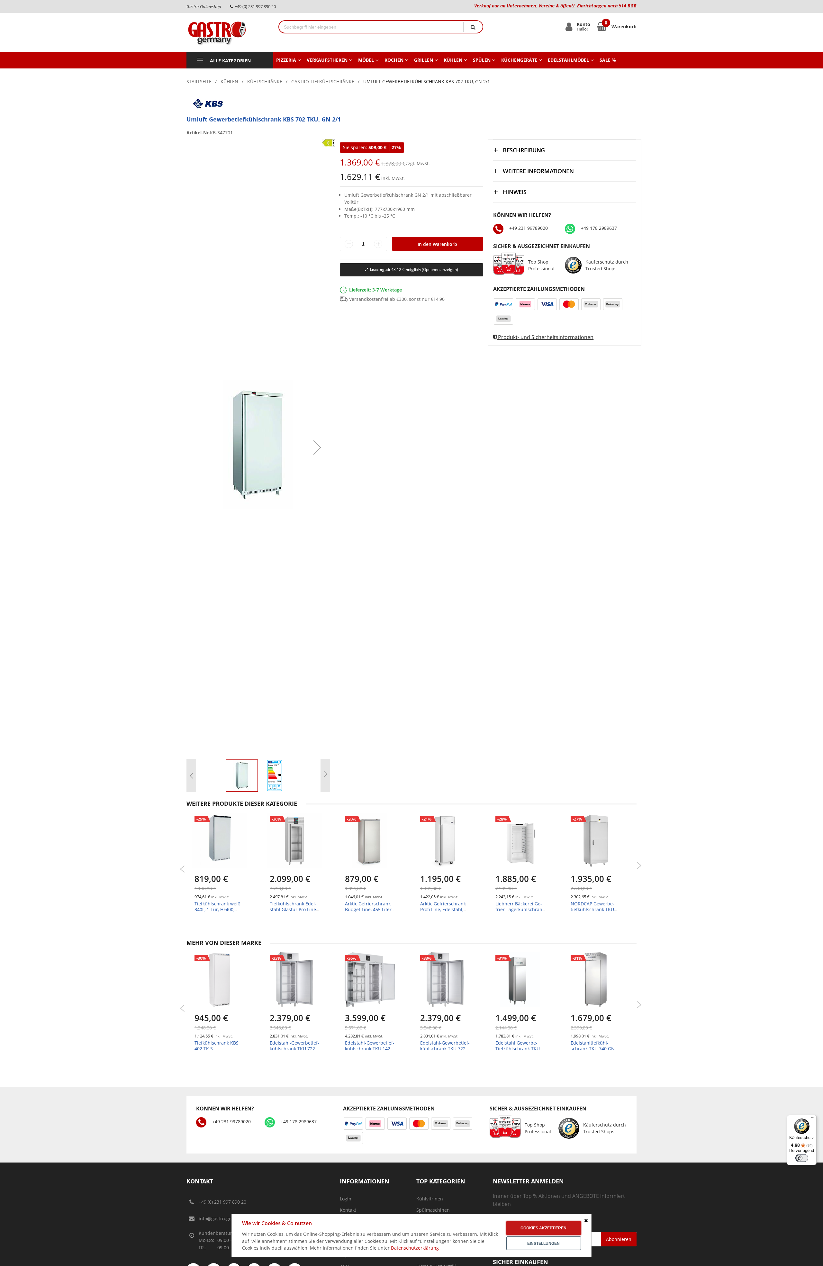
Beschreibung (524, 150)
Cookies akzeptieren (543, 1228)
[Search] (473, 27)
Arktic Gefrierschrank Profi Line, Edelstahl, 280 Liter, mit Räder (443, 909)
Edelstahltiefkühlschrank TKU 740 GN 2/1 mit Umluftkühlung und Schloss (595, 1052)
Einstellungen (543, 1243)
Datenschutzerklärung (415, 1248)
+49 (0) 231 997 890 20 (222, 1202)
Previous (182, 869)
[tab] (564, 149)
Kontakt (348, 1210)
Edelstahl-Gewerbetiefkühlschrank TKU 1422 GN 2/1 (369, 1048)
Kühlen (229, 81)
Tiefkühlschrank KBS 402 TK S (216, 1046)
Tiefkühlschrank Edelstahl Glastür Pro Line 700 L (293, 909)
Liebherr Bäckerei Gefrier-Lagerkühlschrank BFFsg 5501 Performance (520, 912)
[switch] (801, 1158)
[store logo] (227, 32)
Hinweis (514, 192)
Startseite (199, 81)
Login (345, 1199)
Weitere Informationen (538, 171)
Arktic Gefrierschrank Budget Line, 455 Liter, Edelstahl (369, 909)
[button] (317, 447)
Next (639, 865)
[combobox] (371, 27)
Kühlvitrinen (429, 1199)
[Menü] (813, 1119)
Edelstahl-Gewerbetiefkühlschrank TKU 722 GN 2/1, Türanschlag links (294, 1052)
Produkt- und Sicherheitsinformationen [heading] (545, 337)
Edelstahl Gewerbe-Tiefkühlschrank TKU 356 (517, 1048)
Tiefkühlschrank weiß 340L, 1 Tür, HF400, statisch (217, 909)
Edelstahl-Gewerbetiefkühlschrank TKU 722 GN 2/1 (445, 1048)
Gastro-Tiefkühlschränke (322, 81)
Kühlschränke (264, 81)
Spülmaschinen (433, 1210)
